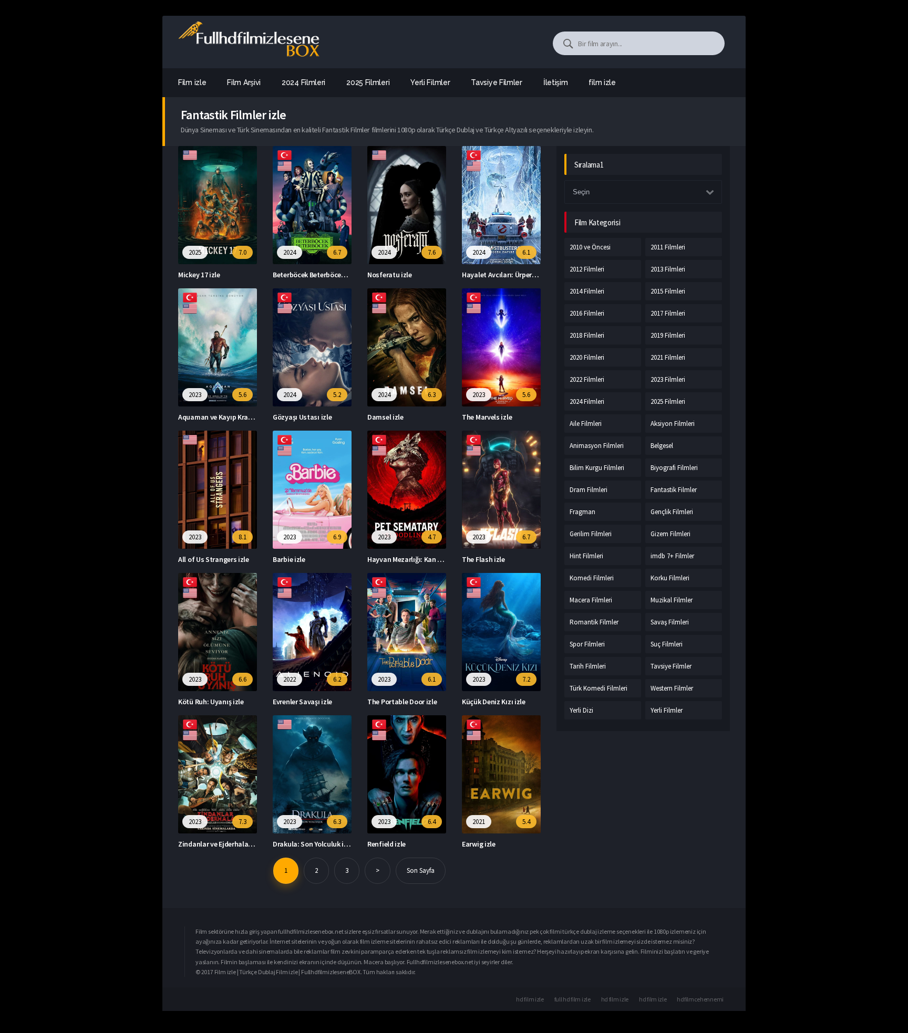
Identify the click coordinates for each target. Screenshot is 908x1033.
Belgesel (662, 445)
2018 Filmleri (587, 335)
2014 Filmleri (587, 291)
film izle (602, 82)
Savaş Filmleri (670, 622)
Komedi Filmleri (592, 577)
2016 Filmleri (587, 313)
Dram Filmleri (588, 489)
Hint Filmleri (586, 555)
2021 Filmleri (668, 357)
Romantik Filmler (594, 622)
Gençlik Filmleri (672, 511)
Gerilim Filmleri (591, 533)
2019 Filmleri (668, 335)
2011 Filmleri (668, 247)
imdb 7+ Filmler (672, 555)
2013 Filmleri (668, 269)
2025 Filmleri (668, 401)
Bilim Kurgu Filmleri (597, 467)
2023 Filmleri (668, 379)
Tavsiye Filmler (671, 666)
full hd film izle (572, 999)
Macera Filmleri (591, 600)
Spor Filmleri (587, 644)
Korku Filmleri (670, 577)
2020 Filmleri (587, 357)
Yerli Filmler (667, 710)
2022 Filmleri (587, 379)
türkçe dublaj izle (584, 931)
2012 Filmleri (587, 269)
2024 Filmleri (587, 401)
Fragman (582, 511)
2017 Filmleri (668, 313)
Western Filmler (672, 688)
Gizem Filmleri (670, 533)
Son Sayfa (421, 870)
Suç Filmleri (667, 644)
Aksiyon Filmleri (673, 423)
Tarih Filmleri (588, 666)
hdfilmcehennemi (700, 999)
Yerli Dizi (581, 710)
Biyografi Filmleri (674, 467)
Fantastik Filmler (674, 489)
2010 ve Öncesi (590, 247)
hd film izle (529, 999)
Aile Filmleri (586, 423)
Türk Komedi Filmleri (598, 688)
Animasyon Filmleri (597, 445)
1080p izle (666, 931)
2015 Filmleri (668, 291)
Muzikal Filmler (672, 600)
